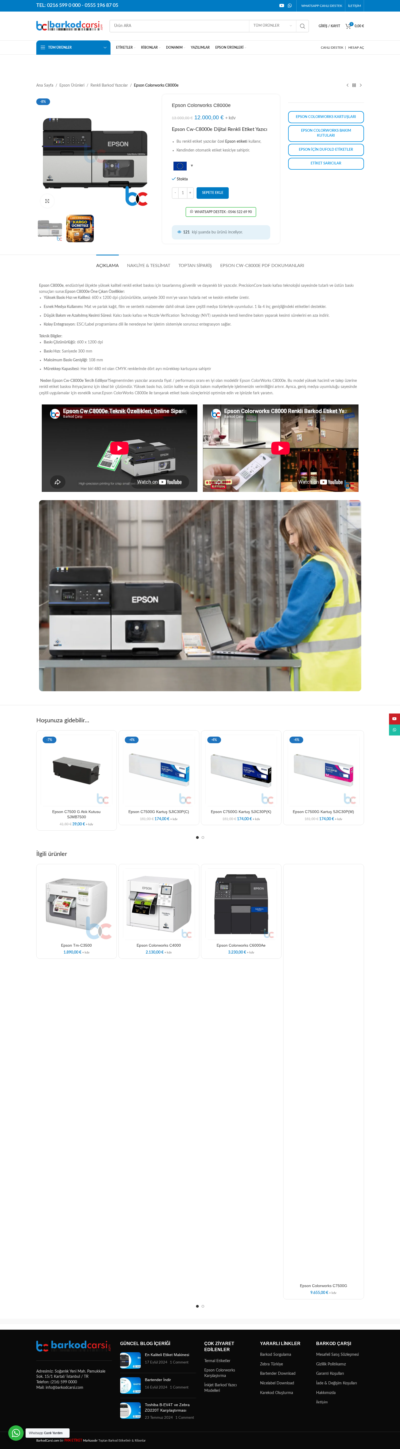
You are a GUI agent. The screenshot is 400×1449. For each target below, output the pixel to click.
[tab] (107, 263)
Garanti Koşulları (330, 1374)
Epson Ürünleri (71, 85)
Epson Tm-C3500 (76, 945)
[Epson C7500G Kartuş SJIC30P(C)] (159, 771)
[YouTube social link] (281, 5)
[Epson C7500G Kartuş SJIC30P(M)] (324, 771)
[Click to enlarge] (47, 201)
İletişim (322, 1402)
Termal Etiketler (217, 1361)
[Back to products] (354, 85)
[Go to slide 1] (197, 837)
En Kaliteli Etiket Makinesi (167, 1354)
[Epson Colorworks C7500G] (324, 1074)
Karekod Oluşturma (276, 1393)
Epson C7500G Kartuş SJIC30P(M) (323, 811)
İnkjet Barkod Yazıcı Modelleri (220, 1388)
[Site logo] (70, 26)
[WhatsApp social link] (289, 5)
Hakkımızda (326, 1393)
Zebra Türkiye (271, 1364)
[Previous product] (347, 85)
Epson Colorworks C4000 (159, 945)
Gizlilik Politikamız (331, 1364)
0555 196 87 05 (101, 5)
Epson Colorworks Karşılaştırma (219, 1373)
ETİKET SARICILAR (326, 163)
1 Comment (179, 1362)
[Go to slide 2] (203, 837)
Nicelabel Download (277, 1383)
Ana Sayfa (44, 85)
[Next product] (360, 85)
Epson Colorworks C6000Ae (241, 945)
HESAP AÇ (356, 47)
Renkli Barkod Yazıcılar (109, 85)
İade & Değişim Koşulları (336, 1383)
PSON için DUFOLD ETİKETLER (326, 149)
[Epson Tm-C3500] (77, 904)
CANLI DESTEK (332, 47)
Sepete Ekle (212, 193)
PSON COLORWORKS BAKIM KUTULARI (326, 133)
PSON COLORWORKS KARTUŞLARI (326, 117)
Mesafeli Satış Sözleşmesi (337, 1355)
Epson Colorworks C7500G (323, 1285)
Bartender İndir (158, 1380)
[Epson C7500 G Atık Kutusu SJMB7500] (77, 771)
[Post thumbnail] (130, 1360)
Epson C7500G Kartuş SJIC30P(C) (158, 811)
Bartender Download (278, 1374)
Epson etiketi (236, 142)
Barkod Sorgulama (275, 1355)
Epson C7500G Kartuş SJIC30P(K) (241, 811)
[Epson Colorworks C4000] (159, 904)
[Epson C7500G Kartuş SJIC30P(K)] (241, 771)
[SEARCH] (302, 26)
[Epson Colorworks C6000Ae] (241, 904)
